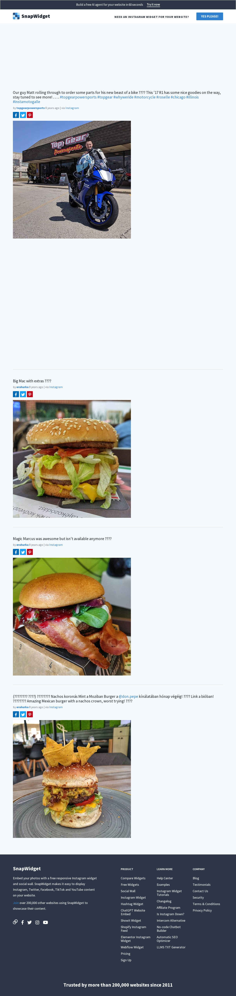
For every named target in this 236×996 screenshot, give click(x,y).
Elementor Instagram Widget (135, 939)
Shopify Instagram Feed (133, 929)
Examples (163, 884)
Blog (196, 878)
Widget (35, 16)
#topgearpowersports (78, 97)
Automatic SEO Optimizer (167, 939)
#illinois (192, 97)
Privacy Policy (202, 910)
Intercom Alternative (171, 920)
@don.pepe (128, 696)
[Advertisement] (118, 55)
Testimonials (202, 884)
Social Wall (128, 891)
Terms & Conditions (206, 904)
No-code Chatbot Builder (169, 929)
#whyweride (123, 97)
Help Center (165, 878)
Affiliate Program (168, 907)
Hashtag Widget (132, 904)
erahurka (22, 387)
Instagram (72, 108)
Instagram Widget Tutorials (169, 893)
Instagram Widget (133, 897)
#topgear (105, 97)
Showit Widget (131, 920)
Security (198, 897)
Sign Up (126, 960)
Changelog (164, 901)
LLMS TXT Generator (171, 947)
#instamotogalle (26, 101)
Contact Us (200, 891)
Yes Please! (209, 16)
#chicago (178, 97)
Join (16, 903)
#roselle (163, 97)
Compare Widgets (133, 878)
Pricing (125, 953)
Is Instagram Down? (170, 914)
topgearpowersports (30, 108)
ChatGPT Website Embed (133, 912)
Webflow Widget (132, 947)
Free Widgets (130, 884)
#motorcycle (145, 97)
